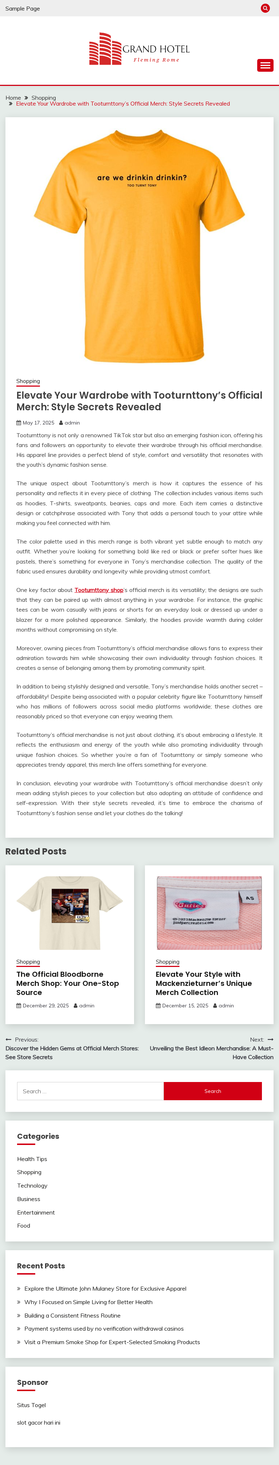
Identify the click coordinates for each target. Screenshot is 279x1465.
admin (72, 422)
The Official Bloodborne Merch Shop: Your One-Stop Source (67, 983)
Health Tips (32, 1158)
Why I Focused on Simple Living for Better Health (88, 1302)
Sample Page (22, 8)
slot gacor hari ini (38, 1422)
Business (28, 1199)
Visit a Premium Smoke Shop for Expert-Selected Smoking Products (112, 1342)
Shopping (28, 381)
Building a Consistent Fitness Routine (72, 1315)
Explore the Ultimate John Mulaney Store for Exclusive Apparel (105, 1288)
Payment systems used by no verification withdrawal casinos (104, 1328)
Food (23, 1225)
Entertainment (36, 1212)
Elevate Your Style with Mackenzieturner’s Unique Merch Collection (204, 983)
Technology (32, 1185)
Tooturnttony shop (99, 589)
